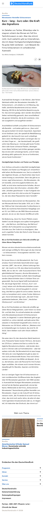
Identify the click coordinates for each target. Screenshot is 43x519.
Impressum (6, 498)
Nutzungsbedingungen (11, 495)
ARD (11, 504)
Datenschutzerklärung (11, 492)
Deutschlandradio (9, 489)
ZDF (16, 504)
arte (28, 504)
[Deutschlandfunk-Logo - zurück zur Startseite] (21, 3)
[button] (3, 4)
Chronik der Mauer (9, 507)
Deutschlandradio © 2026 (12, 510)
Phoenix (22, 504)
